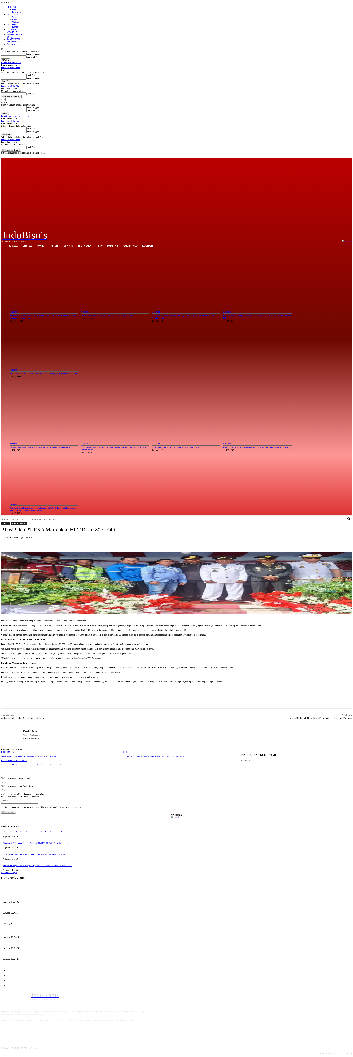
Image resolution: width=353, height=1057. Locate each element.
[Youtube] (350, 156)
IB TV (9, 37)
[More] (68, 545)
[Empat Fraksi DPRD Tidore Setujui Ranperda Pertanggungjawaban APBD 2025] (44, 338)
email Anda (32, 75)
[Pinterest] (48, 545)
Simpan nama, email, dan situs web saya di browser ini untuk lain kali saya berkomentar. (42, 807)
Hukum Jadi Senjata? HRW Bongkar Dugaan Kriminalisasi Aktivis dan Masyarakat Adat (37, 866)
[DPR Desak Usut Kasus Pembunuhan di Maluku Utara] (186, 409)
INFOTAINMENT (15, 34)
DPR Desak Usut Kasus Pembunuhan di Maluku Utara (175, 447)
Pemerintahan (12, 42)
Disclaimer (320, 1053)
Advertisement (338, 1053)
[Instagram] (338, 156)
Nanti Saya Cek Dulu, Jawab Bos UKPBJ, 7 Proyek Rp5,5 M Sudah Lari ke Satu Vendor (38, 919)
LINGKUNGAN (8, 752)
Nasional (13, 312)
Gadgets (15, 22)
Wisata (15, 17)
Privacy (328, 1053)
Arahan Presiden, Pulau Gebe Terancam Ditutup (22, 718)
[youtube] (34, 742)
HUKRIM (11, 24)
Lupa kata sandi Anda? (11, 62)
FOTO (125, 752)
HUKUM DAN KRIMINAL (14, 760)
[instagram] (24, 742)
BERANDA (12, 7)
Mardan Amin (12, 537)
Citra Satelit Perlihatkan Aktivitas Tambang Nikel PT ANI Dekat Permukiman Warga (153, 756)
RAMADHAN (13, 39)
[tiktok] (29, 742)
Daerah (15, 9)
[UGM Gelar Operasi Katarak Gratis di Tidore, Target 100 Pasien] (115, 278)
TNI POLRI (12, 29)
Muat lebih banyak (9, 872)
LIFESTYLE (12, 14)
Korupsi (15, 27)
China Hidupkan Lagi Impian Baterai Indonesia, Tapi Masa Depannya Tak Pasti (30, 756)
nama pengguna (33, 54)
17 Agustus (13, 519)
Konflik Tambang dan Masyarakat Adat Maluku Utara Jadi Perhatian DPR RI (256, 447)
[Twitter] (342, 156)
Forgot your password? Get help (15, 116)
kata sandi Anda (34, 57)
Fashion (15, 19)
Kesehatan (16, 12)
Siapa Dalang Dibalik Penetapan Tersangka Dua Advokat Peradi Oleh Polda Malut (31, 765)
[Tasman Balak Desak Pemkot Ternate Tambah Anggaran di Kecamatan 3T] (44, 409)
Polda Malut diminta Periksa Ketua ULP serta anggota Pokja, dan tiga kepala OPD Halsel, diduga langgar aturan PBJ (49, 908)
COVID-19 (12, 32)
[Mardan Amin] (3, 537)
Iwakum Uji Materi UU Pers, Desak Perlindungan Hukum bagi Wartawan (320, 718)
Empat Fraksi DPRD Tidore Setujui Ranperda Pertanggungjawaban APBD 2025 (44, 374)
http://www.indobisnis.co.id (31, 735)
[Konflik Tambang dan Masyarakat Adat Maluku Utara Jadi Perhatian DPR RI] (257, 409)
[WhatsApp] (58, 545)
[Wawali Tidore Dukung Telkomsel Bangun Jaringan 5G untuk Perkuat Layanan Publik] (257, 278)
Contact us (348, 1053)
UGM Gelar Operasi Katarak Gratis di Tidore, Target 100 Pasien (108, 316)
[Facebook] (335, 156)
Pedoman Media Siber (10, 67)
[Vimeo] (346, 156)
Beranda (4, 519)
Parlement (11, 44)
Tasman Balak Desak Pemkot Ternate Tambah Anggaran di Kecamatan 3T (41, 447)
